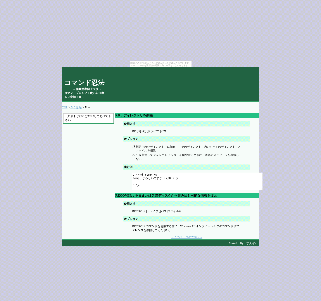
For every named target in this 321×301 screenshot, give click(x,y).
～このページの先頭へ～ (186, 237)
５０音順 (76, 107)
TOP (64, 107)
